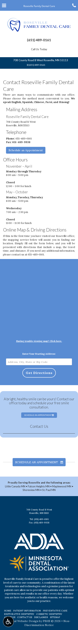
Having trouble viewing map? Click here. (39, 341)
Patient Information (27, 610)
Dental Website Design (23, 621)
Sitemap (55, 617)
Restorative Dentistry (19, 614)
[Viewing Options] (8, 621)
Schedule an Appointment (26, 150)
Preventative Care (55, 610)
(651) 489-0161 (39, 40)
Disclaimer (41, 617)
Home (7, 610)
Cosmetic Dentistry (49, 614)
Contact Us (39, 426)
